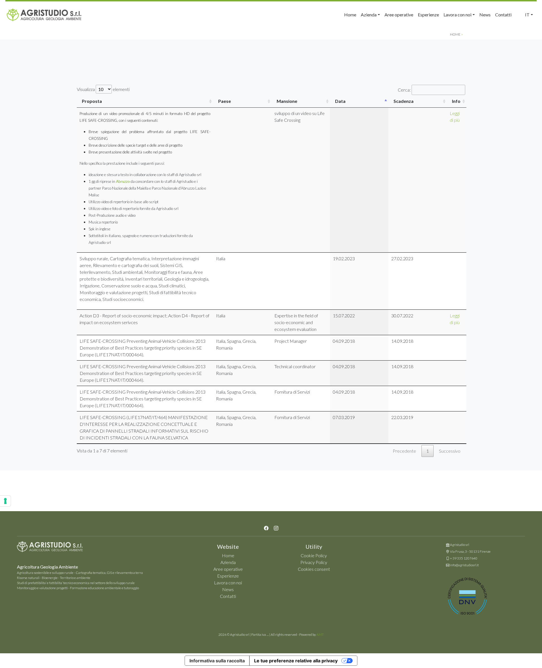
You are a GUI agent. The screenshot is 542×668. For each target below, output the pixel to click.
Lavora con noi (228, 582)
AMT (320, 634)
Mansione (287, 101)
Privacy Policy (313, 562)
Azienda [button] (369, 14)
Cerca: (404, 89)
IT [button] (527, 14)
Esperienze (428, 14)
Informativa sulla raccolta (217, 660)
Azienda (228, 562)
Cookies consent (314, 569)
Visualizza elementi (103, 89)
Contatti (503, 14)
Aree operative (398, 14)
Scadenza (404, 101)
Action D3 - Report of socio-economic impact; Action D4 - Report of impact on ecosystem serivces (144, 319)
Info (456, 101)
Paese (224, 101)
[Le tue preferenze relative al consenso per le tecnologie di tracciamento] (5, 501)
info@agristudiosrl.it (464, 565)
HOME (455, 34)
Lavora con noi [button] (457, 14)
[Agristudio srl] (50, 548)
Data (340, 101)
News (485, 14)
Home (350, 14)
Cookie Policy (314, 555)
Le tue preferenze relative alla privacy (296, 660)
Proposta (92, 101)
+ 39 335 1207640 (463, 558)
